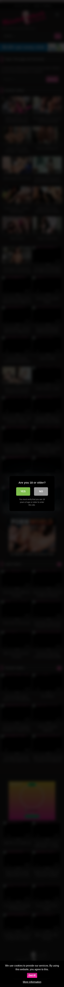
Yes (23, 491)
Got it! (32, 975)
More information (32, 982)
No (41, 491)
